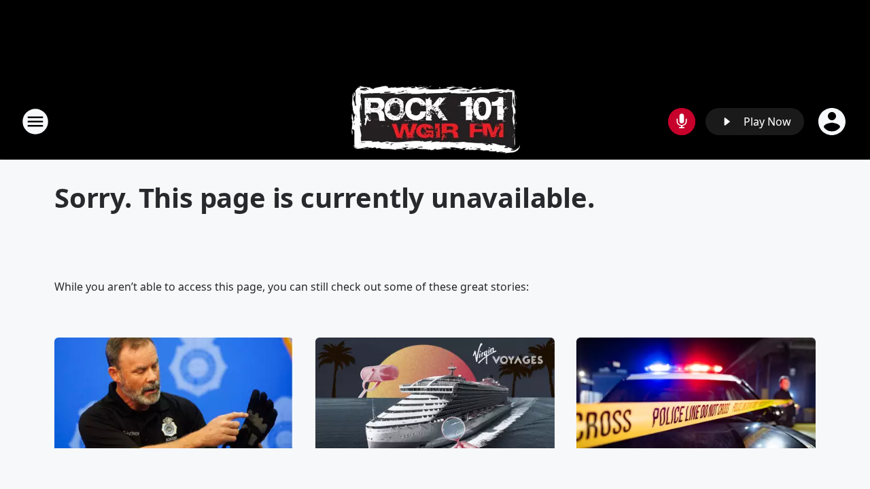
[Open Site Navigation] (35, 121)
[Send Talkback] (681, 121)
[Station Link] (435, 121)
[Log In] (833, 121)
